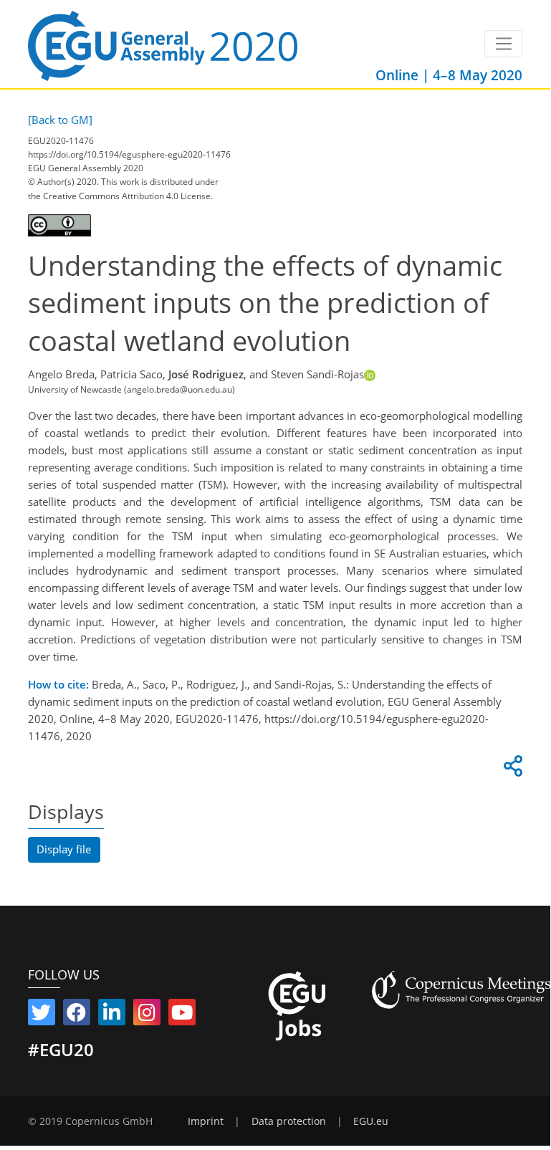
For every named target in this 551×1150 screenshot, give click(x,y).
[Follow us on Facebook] (76, 1015)
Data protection (288, 1121)
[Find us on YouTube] (182, 1015)
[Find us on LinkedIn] (111, 1015)
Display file (64, 849)
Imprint (206, 1121)
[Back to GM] (60, 119)
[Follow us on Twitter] (41, 1015)
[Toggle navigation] (503, 43)
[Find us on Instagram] (146, 1015)
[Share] (511, 769)
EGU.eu (370, 1121)
